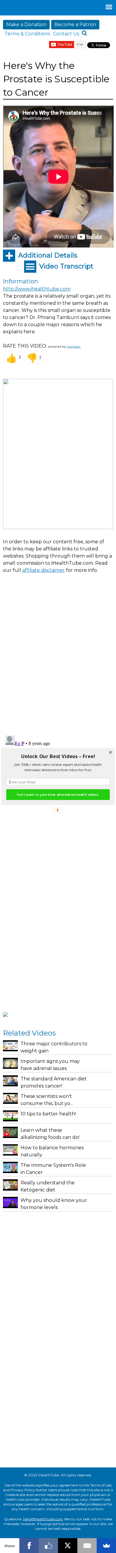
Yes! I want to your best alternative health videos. (58, 794)
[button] (58, 756)
